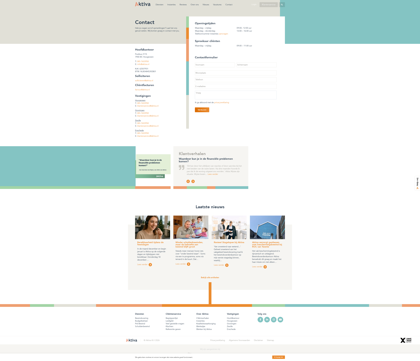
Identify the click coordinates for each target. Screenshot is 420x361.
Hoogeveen (232, 321)
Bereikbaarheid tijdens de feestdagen (150, 243)
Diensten (159, 4)
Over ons (195, 4)
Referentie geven (173, 329)
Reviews (183, 4)
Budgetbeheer (141, 321)
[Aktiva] (142, 4)
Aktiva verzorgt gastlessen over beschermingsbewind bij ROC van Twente (267, 244)
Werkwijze (200, 326)
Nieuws (206, 4)
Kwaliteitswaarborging (206, 323)
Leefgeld (169, 321)
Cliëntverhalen (202, 318)
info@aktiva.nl (143, 64)
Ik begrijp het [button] (278, 357)
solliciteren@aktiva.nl (144, 80)
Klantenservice (269, 4)
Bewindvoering (141, 318)
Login (254, 4)
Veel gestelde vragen (175, 323)
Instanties (171, 4)
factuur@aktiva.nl (142, 89)
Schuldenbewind (142, 326)
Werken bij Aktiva (204, 329)
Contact (228, 4)
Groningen (231, 323)
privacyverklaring (221, 102)
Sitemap (270, 340)
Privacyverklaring (217, 340)
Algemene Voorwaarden (239, 340)
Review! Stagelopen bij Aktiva (229, 242)
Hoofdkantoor (233, 318)
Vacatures (217, 4)
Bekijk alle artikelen (210, 277)
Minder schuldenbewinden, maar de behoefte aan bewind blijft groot (189, 244)
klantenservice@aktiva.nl (147, 106)
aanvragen (223, 33)
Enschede (231, 329)
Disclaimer (258, 340)
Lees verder (199, 174)
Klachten (169, 326)
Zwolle (230, 326)
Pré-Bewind (140, 323)
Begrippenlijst (172, 318)
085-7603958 (143, 61)
